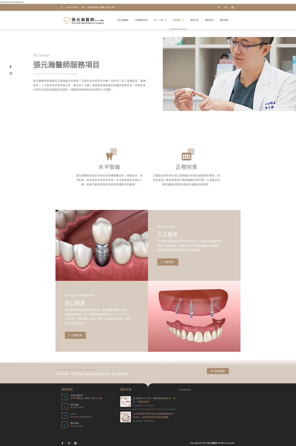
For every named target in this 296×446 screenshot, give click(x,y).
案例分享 (194, 20)
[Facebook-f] (218, 7)
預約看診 (224, 20)
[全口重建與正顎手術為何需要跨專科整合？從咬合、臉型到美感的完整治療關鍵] (125, 417)
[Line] (232, 7)
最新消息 (209, 20)
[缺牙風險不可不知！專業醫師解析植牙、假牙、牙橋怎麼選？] (125, 401)
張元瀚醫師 (123, 20)
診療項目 (177, 20)
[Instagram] (225, 7)
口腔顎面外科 (141, 20)
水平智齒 (109, 167)
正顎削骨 (186, 167)
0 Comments (149, 405)
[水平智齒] (109, 156)
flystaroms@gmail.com (81, 416)
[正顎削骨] (186, 156)
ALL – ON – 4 (160, 20)
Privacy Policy (76, 426)
